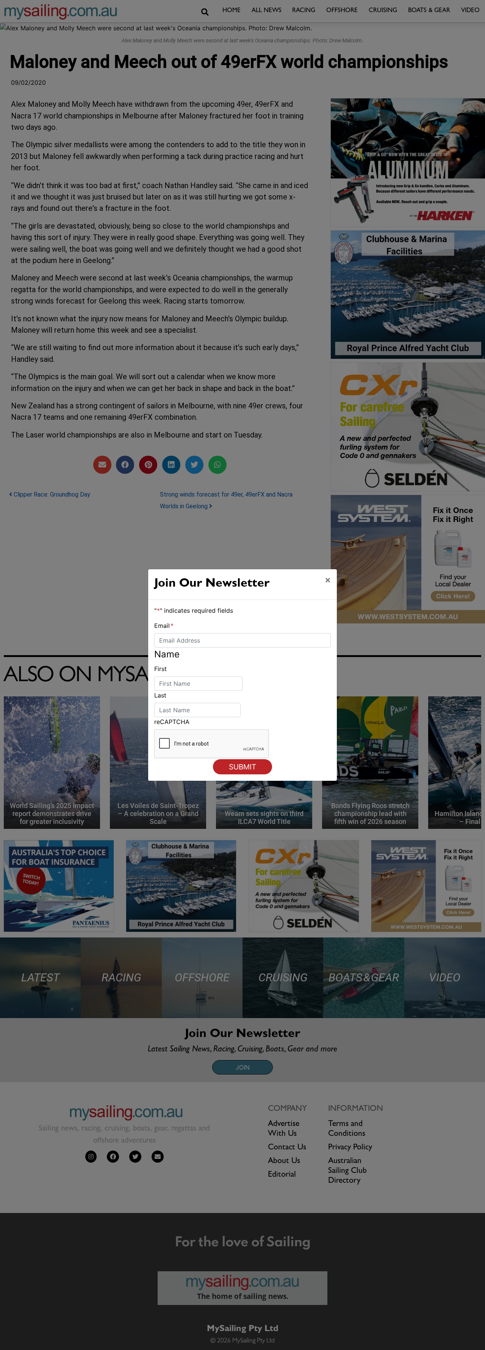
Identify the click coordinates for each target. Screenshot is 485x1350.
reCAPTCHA (171, 722)
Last (160, 695)
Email (164, 625)
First (160, 669)
